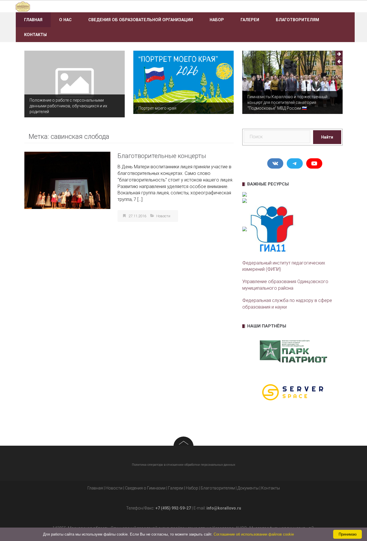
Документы (248, 488)
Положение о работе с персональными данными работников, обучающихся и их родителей (68, 106)
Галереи (250, 19)
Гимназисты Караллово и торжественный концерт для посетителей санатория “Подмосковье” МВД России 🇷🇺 (287, 102)
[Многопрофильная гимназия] (69, 6)
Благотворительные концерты (162, 155)
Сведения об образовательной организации (140, 19)
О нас (65, 19)
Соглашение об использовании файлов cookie (254, 534)
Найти (327, 137)
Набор (217, 19)
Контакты (35, 34)
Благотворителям (297, 19)
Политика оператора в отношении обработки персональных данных (183, 465)
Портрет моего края (157, 108)
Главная (33, 19)
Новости (163, 216)
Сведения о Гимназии (145, 488)
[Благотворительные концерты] (67, 180)
